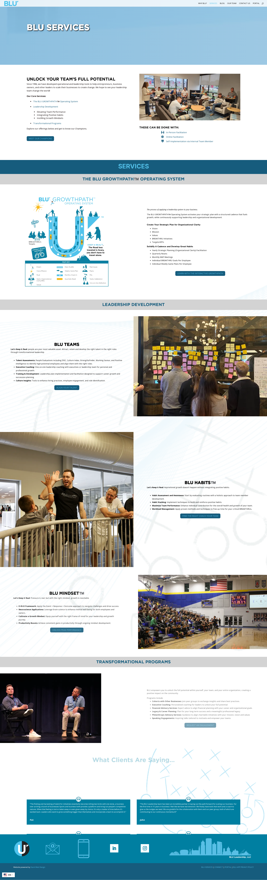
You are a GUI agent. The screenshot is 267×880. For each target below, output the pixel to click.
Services (213, 3)
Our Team (231, 3)
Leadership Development (45, 106)
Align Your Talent (66, 387)
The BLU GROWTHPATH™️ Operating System (55, 101)
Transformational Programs (47, 123)
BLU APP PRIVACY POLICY (243, 867)
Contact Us (244, 3)
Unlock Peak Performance (66, 630)
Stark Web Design (38, 867)
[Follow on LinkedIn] (114, 848)
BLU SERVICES (207, 867)
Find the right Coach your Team (200, 515)
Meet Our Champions (40, 138)
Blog (222, 3)
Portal (256, 3)
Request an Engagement (200, 725)
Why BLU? (202, 3)
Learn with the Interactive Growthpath (200, 273)
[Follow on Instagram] (145, 848)
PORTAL (228, 867)
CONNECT (219, 867)
